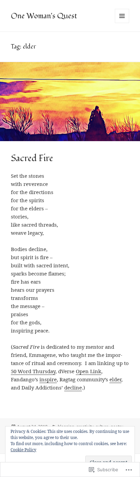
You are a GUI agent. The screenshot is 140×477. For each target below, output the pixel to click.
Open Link (88, 371)
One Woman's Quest (44, 16)
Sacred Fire (32, 158)
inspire (48, 379)
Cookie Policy (23, 450)
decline (73, 387)
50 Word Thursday (33, 371)
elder (115, 379)
